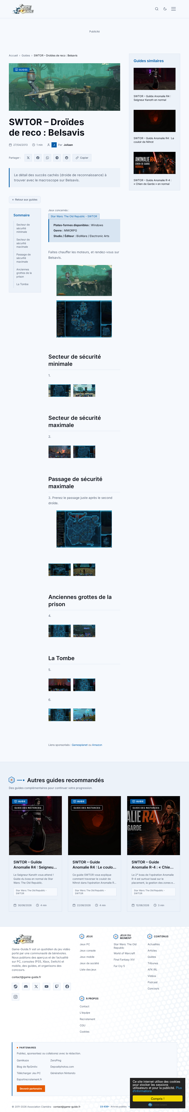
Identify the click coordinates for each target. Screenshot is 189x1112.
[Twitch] (57, 986)
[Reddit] (66, 157)
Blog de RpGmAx (27, 1066)
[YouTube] (46, 986)
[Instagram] (15, 997)
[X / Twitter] (36, 986)
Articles (152, 950)
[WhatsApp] (47, 157)
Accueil (13, 55)
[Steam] (15, 986)
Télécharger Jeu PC (29, 1073)
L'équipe (85, 1012)
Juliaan (68, 144)
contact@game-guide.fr (26, 977)
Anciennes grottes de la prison (24, 273)
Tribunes (153, 963)
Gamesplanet (80, 744)
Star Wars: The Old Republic (125, 946)
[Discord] (26, 986)
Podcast (153, 982)
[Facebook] (38, 157)
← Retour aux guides (24, 199)
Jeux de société (89, 963)
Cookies (84, 1031)
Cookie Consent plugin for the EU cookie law (157, 1105)
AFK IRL (152, 969)
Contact (84, 1006)
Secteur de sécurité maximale (23, 243)
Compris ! (157, 1098)
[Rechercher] (156, 9)
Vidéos (152, 975)
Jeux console (88, 950)
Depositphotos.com (62, 1066)
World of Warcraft (124, 953)
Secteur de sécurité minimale (23, 228)
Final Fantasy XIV (124, 959)
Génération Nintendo (62, 1073)
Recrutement (87, 1019)
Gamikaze (23, 1060)
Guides (26, 55)
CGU (82, 1025)
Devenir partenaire (31, 1088)
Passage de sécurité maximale (23, 258)
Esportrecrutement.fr (29, 1079)
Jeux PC (85, 944)
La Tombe (22, 284)
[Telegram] (57, 157)
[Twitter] (28, 157)
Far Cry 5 (119, 966)
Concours (153, 988)
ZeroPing (55, 1060)
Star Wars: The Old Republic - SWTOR (74, 216)
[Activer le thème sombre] (165, 9)
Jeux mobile (87, 956)
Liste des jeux (88, 969)
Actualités (154, 944)
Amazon (97, 744)
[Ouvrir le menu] (173, 9)
